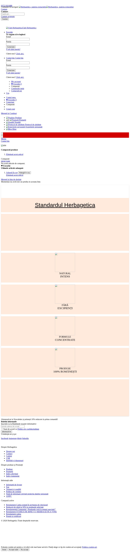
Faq (7, 487)
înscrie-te (29, 2)
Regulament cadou (13, 514)
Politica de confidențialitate (28, 429)
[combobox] (13, 14)
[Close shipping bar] (2, 136)
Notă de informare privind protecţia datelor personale (27, 494)
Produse (9, 469)
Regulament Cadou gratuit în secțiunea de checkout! (27, 505)
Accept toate (13, 550)
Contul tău (5, 141)
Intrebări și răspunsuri (14, 460)
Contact (9, 454)
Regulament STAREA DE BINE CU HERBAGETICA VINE (31, 512)
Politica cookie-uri (89, 547)
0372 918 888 (6, 6)
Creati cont (10, 109)
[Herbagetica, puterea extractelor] (46, 7)
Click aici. (20, 54)
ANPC (9, 496)
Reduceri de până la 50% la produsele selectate (25, 507)
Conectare (10, 102)
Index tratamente (12, 476)
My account (16, 81)
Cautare (4, 9)
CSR (8, 458)
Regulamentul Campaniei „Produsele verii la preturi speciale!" (31, 509)
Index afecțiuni (12, 474)
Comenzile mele (17, 88)
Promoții (9, 471)
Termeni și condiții (13, 489)
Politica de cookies (13, 492)
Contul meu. (11, 97)
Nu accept (24, 550)
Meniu (3, 139)
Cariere (9, 456)
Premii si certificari (13, 516)
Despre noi (10, 451)
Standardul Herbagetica (65, 205)
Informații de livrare (14, 485)
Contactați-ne (16, 91)
